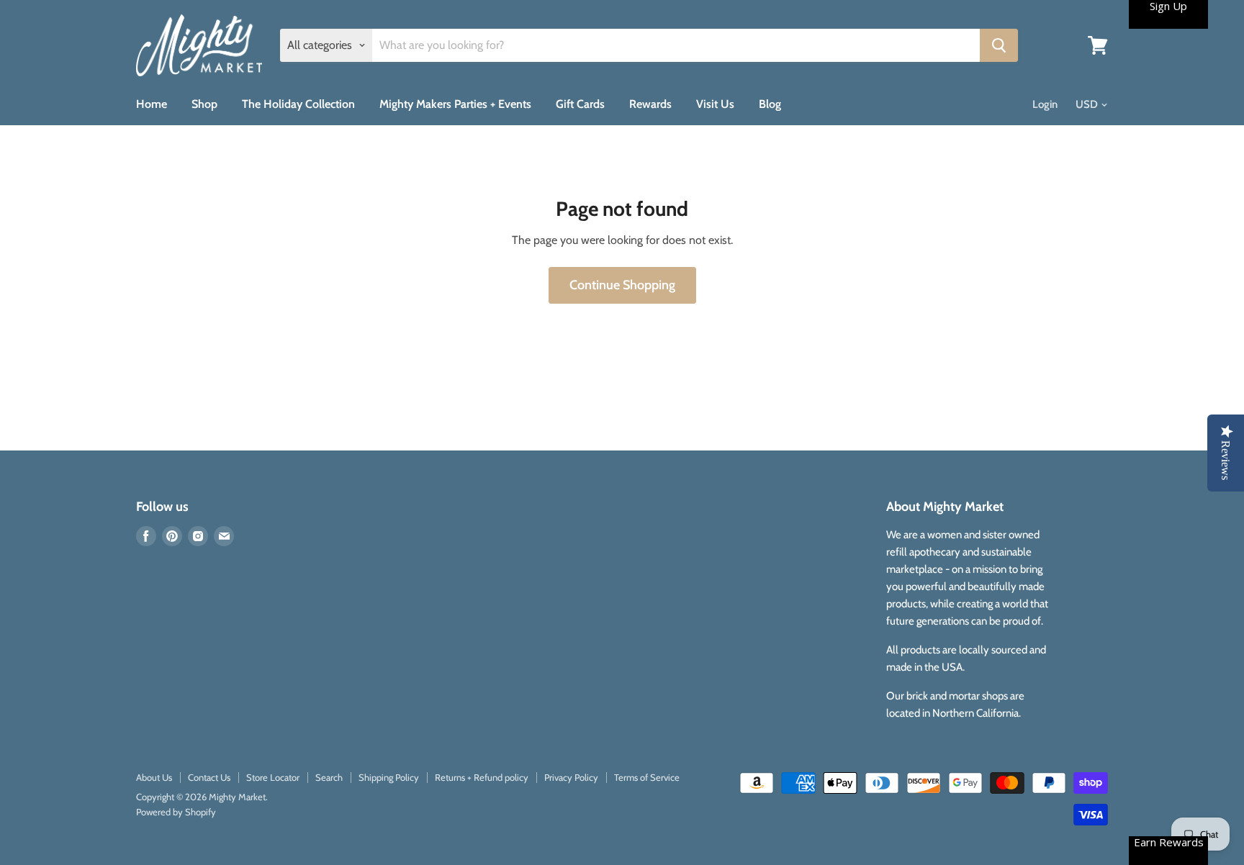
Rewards (650, 104)
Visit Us (715, 104)
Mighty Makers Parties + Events (455, 104)
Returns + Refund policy (481, 777)
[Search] (999, 45)
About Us (154, 777)
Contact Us (209, 777)
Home (151, 104)
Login (1045, 104)
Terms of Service (647, 777)
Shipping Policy (389, 777)
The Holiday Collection (298, 104)
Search (329, 777)
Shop (204, 104)
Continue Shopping (622, 285)
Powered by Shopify (176, 812)
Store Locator (272, 777)
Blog (770, 104)
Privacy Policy (571, 777)
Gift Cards (580, 104)
